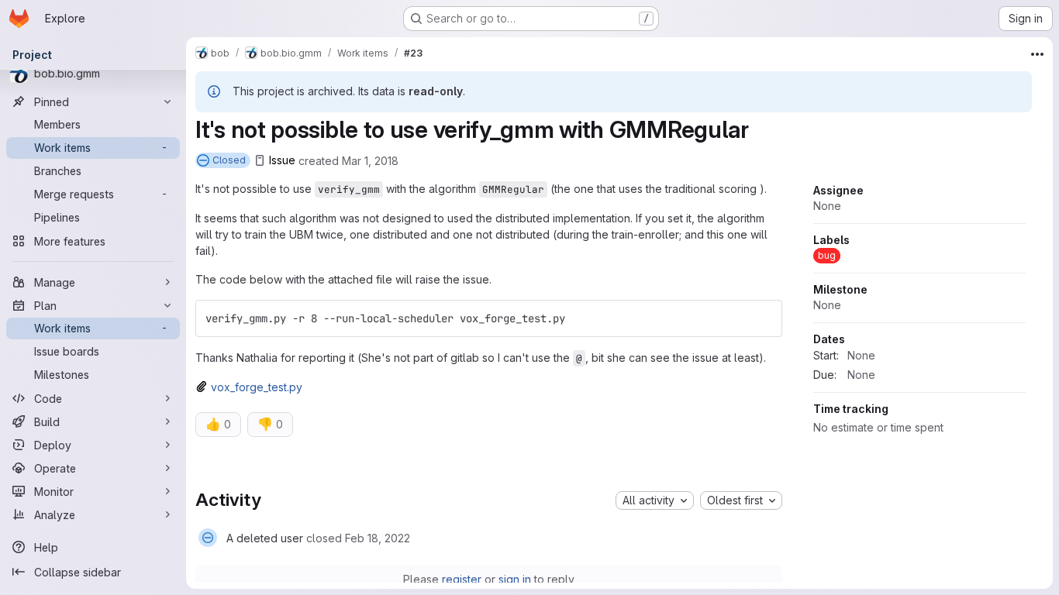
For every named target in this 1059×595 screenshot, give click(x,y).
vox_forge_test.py (256, 387)
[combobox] (655, 500)
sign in (514, 579)
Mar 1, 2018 (370, 160)
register (461, 579)
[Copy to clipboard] (763, 318)
